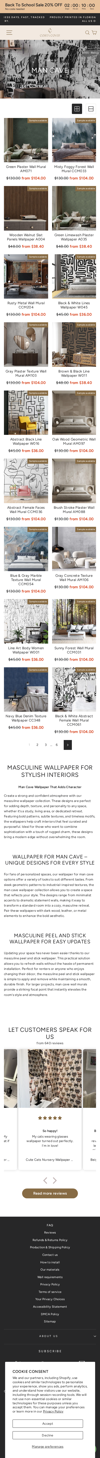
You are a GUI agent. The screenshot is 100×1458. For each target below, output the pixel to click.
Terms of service (50, 1292)
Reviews (50, 1232)
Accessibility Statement (50, 1306)
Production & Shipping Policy (50, 1247)
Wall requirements (50, 1277)
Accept (47, 1423)
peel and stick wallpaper (38, 958)
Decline (47, 1435)
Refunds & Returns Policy (50, 1240)
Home (49, 60)
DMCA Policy (50, 1314)
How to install (50, 1262)
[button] (88, 32)
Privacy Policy (53, 1411)
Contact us (50, 1255)
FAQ (50, 1225)
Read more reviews (50, 1193)
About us (48, 1336)
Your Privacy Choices (50, 1299)
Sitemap (50, 1321)
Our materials (50, 1269)
